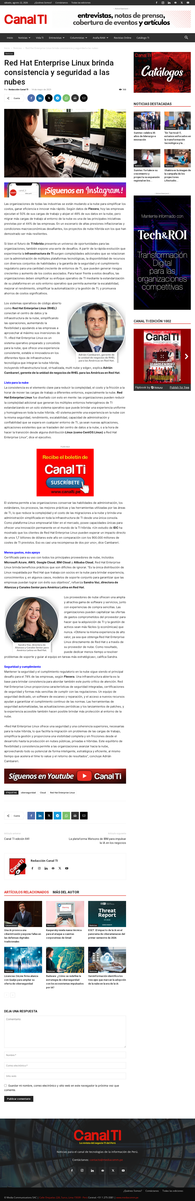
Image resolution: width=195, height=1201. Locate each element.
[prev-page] (6, 995)
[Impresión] (75, 98)
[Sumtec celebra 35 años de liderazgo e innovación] (147, 121)
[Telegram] (57, 98)
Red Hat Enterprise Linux (62, 792)
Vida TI (40, 37)
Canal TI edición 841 (17, 839)
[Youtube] (188, 2)
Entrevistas (55, 37)
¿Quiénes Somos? (43, 2)
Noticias (22, 37)
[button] (186, 38)
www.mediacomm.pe (127, 1197)
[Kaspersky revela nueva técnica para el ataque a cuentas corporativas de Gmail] (65, 914)
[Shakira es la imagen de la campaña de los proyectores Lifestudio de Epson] (177, 158)
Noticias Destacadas (153, 104)
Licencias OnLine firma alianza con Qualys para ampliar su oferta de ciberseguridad (21, 980)
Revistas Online (122, 37)
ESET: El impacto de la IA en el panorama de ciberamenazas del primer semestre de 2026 (106, 934)
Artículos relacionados (26, 892)
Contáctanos (61, 2)
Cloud (43, 792)
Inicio (10, 37)
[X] (182, 2)
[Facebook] (156, 2)
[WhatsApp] (66, 98)
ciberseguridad (28, 792)
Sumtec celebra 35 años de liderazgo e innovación (145, 136)
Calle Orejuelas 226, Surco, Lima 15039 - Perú (63, 1197)
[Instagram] (163, 2)
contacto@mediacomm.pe (106, 1160)
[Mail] (175, 2)
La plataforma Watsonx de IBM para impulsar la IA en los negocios (97, 841)
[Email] (84, 98)
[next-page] (12, 995)
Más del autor (66, 892)
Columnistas (77, 37)
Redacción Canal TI (18, 89)
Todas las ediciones (80, 2)
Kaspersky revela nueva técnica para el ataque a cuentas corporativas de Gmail (64, 934)
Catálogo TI (143, 37)
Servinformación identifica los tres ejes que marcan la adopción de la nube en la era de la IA (107, 980)
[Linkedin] (169, 2)
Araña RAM (99, 37)
